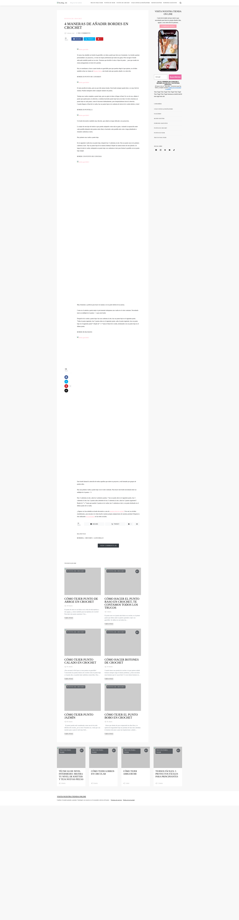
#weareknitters (90, 516)
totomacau (171, 94)
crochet (89, 538)
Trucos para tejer (97, 2)
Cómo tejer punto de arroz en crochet (81, 600)
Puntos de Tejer (109, 2)
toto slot (162, 96)
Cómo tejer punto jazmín (78, 716)
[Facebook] (156, 150)
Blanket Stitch (97, 71)
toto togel (157, 96)
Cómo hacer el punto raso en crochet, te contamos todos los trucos (122, 603)
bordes (80, 538)
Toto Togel (157, 92)
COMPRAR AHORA (168, 26)
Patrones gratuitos (170, 2)
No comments (84, 33)
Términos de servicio (116, 800)
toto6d (176, 94)
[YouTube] (169, 150)
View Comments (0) (108, 545)
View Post (68, 618)
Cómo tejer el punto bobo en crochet (121, 716)
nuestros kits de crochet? (117, 511)
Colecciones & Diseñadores (140, 2)
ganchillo (99, 538)
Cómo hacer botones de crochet (122, 661)
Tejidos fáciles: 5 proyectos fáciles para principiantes (166, 774)
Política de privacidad (129, 800)
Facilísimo (157, 113)
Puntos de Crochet (123, 2)
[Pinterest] (165, 150)
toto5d (180, 94)
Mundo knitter (156, 2)
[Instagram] (161, 150)
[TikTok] (174, 150)
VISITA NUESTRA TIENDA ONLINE (71, 796)
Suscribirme (175, 77)
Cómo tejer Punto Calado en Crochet (80, 661)
